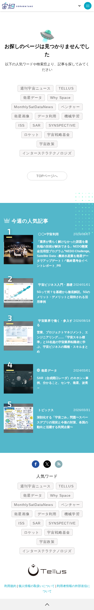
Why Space (60, 98)
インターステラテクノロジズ (46, 153)
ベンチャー (70, 107)
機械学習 (71, 116)
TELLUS (66, 88)
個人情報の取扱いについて (37, 586)
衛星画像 (21, 116)
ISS (21, 125)
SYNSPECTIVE (62, 125)
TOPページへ (47, 176)
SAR (36, 125)
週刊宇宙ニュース (35, 88)
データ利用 (47, 116)
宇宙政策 (46, 144)
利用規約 (10, 586)
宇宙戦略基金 (58, 135)
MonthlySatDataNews (33, 107)
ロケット (31, 135)
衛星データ (32, 98)
